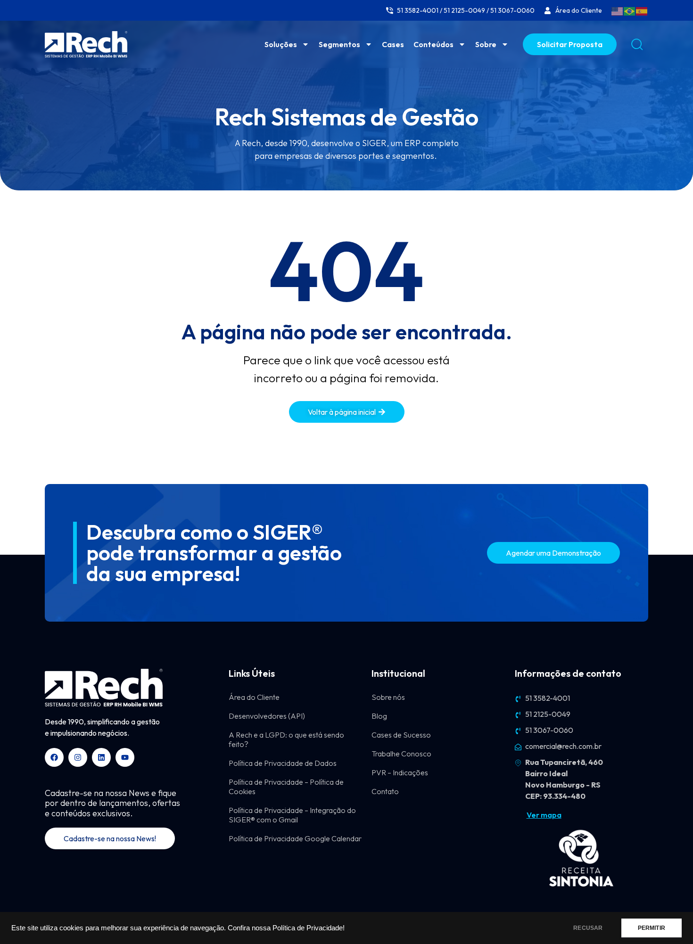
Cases (393, 44)
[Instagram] (77, 757)
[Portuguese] (630, 10)
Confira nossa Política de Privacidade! (286, 928)
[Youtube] (125, 757)
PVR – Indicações (399, 772)
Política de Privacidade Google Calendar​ (295, 838)
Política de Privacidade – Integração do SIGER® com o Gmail (292, 814)
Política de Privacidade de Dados (283, 763)
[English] (617, 10)
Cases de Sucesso (401, 734)
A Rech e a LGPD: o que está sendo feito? (286, 739)
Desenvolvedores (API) (267, 716)
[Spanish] (642, 10)
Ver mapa (544, 815)
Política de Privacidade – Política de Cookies (286, 786)
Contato (385, 791)
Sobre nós (388, 697)
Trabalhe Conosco (401, 753)
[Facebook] (54, 757)
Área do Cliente (254, 697)
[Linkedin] (101, 757)
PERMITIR (651, 928)
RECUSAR (587, 928)
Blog (379, 716)
